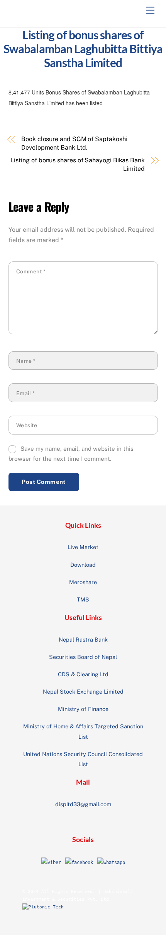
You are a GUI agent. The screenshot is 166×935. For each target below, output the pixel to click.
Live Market (83, 547)
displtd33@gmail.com (83, 804)
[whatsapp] (111, 862)
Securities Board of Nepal (83, 657)
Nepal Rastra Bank (83, 639)
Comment (31, 271)
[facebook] (79, 862)
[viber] (51, 862)
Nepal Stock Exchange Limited (83, 691)
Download (83, 564)
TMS (83, 599)
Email (25, 393)
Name (26, 361)
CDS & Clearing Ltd (83, 674)
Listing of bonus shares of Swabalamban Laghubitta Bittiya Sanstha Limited (83, 48)
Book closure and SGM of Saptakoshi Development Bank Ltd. (74, 143)
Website (26, 425)
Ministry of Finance (83, 709)
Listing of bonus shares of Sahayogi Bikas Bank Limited (78, 164)
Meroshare (83, 582)
